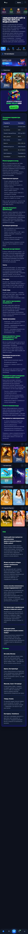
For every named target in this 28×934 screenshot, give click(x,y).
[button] (22, 70)
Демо (19, 482)
